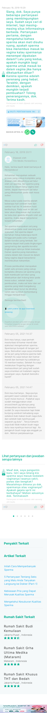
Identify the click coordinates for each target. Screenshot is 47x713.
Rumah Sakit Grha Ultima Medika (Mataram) (18, 652)
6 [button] (32, 516)
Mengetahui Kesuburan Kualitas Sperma (22, 603)
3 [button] (21, 516)
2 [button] (17, 516)
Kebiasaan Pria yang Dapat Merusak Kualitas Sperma (20, 593)
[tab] (23, 291)
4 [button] (25, 516)
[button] (23, 145)
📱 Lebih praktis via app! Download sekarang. (19, 310)
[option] (23, 489)
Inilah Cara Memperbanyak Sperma (20, 568)
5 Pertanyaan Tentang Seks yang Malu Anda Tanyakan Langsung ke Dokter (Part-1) (20, 580)
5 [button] (28, 516)
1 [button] (13, 516)
